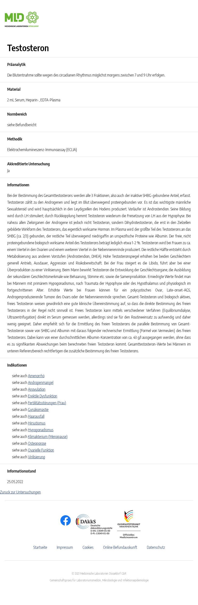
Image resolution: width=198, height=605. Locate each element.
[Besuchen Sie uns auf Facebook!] (64, 520)
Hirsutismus (36, 423)
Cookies (88, 547)
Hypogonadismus (40, 429)
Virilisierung (36, 456)
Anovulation (36, 389)
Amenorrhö (36, 375)
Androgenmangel (40, 382)
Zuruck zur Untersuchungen (20, 492)
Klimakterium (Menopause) (48, 436)
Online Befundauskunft (120, 547)
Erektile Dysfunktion (42, 396)
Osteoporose (37, 443)
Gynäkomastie (38, 409)
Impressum (65, 547)
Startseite (40, 547)
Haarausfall (36, 416)
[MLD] (22, 18)
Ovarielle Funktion (41, 450)
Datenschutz (156, 547)
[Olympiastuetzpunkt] (126, 524)
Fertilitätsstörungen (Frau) (47, 402)
